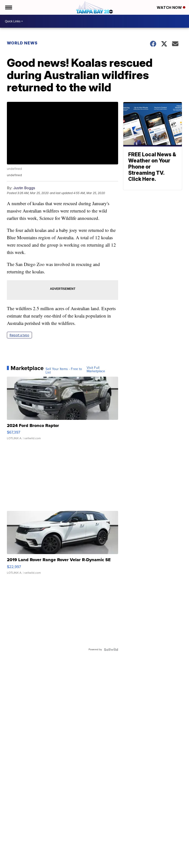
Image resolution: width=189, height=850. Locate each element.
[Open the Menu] (8, 7)
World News (22, 42)
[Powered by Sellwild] (111, 649)
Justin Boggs (24, 188)
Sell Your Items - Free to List (64, 370)
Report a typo (19, 335)
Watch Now (170, 7)
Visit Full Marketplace (96, 369)
